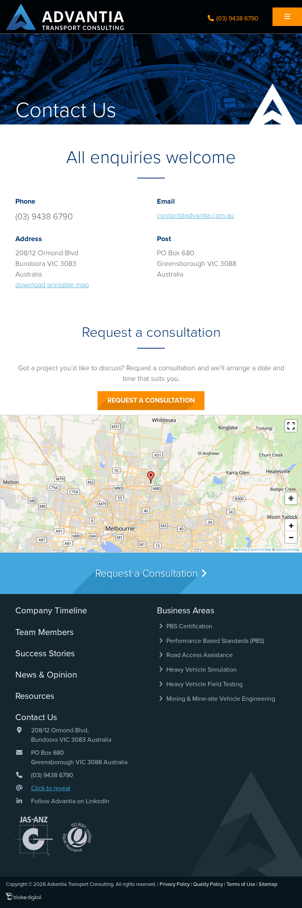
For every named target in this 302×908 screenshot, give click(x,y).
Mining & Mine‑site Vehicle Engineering (220, 699)
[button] (151, 477)
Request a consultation (151, 400)
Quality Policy (208, 884)
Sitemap (268, 884)
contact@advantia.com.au (195, 215)
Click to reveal (50, 788)
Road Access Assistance (199, 655)
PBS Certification (188, 626)
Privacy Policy (175, 884)
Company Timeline (51, 610)
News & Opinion (46, 675)
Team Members (44, 632)
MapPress (240, 549)
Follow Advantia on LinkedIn (70, 801)
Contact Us (36, 717)
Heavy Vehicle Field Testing (204, 684)
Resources (34, 696)
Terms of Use (240, 884)
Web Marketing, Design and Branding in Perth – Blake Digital (23, 897)
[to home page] (65, 17)
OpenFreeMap (260, 549)
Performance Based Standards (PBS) (214, 641)
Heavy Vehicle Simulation (201, 670)
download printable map (52, 284)
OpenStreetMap (288, 549)
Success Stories (45, 653)
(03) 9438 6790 (236, 18)
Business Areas (185, 610)
